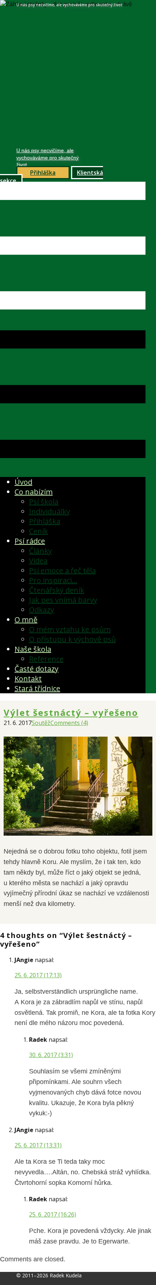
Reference (46, 659)
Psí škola (43, 501)
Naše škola (33, 649)
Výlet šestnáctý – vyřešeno (71, 712)
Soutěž (41, 723)
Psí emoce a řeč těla (62, 570)
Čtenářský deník (56, 590)
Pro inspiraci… (53, 580)
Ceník (38, 531)
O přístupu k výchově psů (72, 639)
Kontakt (28, 678)
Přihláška (44, 521)
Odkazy (41, 610)
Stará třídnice (37, 688)
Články (40, 551)
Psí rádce (30, 541)
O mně (26, 619)
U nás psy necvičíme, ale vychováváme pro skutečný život (47, 157)
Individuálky (49, 511)
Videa (38, 560)
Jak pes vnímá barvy (63, 600)
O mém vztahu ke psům (70, 629)
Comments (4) (69, 723)
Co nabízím (34, 492)
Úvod (23, 482)
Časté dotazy (36, 669)
